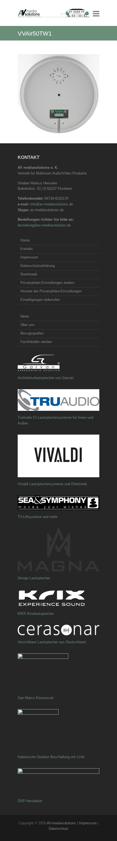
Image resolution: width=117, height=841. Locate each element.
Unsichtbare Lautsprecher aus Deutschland (51, 642)
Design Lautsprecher (34, 578)
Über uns (27, 325)
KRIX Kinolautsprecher (36, 614)
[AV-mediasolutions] (54, 13)
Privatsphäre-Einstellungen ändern (47, 283)
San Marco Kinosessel (35, 698)
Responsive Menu (96, 13)
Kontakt (26, 249)
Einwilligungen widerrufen (40, 300)
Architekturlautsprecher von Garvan (45, 378)
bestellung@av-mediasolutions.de (44, 225)
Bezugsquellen (32, 333)
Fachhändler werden (36, 342)
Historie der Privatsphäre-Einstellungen (51, 291)
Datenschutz (59, 829)
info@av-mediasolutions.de (51, 204)
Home (25, 240)
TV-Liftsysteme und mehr (37, 517)
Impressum (29, 257)
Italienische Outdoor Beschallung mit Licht (51, 757)
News (24, 316)
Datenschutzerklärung (37, 266)
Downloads (29, 274)
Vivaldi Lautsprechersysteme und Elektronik (52, 484)
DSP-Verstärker (30, 801)
